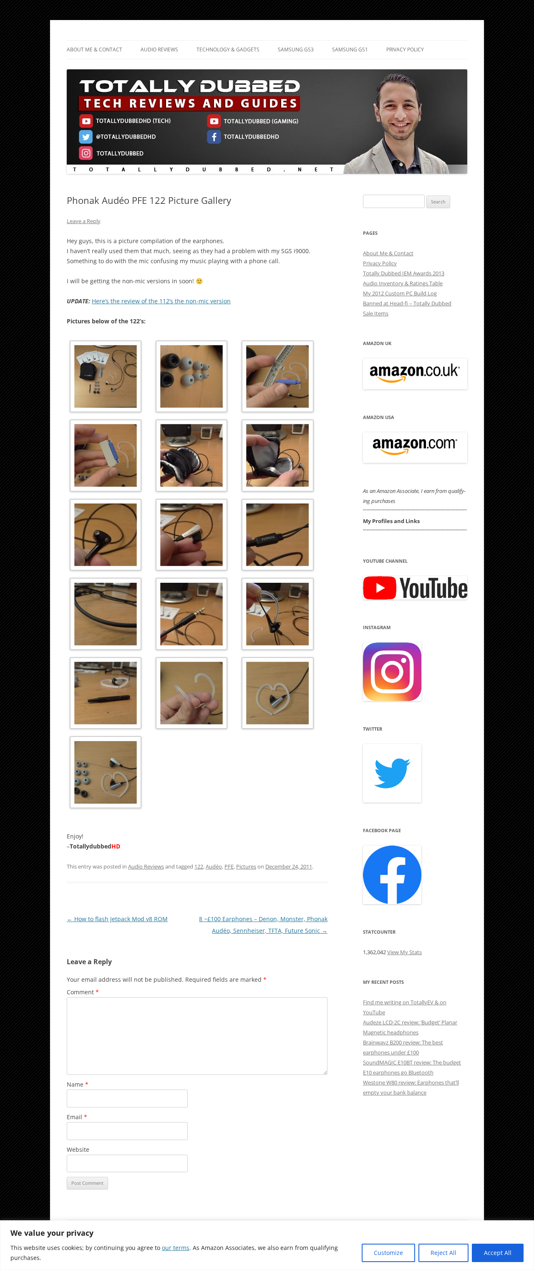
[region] (267, 1245)
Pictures (246, 866)
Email (77, 1117)
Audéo (214, 866)
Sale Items (375, 313)
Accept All (497, 1253)
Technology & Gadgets (227, 49)
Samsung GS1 (350, 49)
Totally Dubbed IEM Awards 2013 (403, 273)
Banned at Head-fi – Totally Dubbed (407, 303)
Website (78, 1149)
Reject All (443, 1253)
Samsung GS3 (296, 49)
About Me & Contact (94, 49)
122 (198, 866)
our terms (175, 1248)
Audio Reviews (159, 49)
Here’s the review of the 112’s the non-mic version (161, 301)
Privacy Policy (405, 49)
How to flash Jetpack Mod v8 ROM (117, 919)
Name (77, 1084)
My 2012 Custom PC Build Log (400, 293)
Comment (83, 992)
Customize (388, 1253)
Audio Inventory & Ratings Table (403, 283)
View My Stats (404, 952)
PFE (229, 866)
